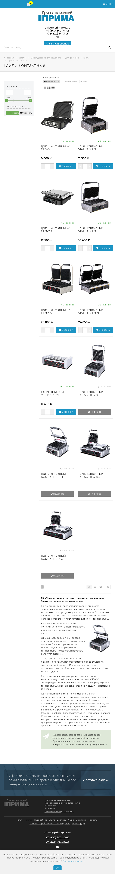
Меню (109, 4)
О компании (81, 820)
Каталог (28, 820)
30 (89, 587)
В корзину (67, 166)
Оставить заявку (96, 780)
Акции (71, 820)
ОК (57, 868)
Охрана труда (78, 823)
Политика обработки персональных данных (49, 823)
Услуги (20, 820)
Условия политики (73, 861)
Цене (84, 81)
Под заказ (95, 412)
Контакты (93, 820)
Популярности (52, 81)
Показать (14, 113)
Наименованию (70, 81)
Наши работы (40, 820)
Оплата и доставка (57, 820)
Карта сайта (50, 808)
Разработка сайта (53, 812)
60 (95, 587)
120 (101, 587)
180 (107, 587)
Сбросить (26, 113)
